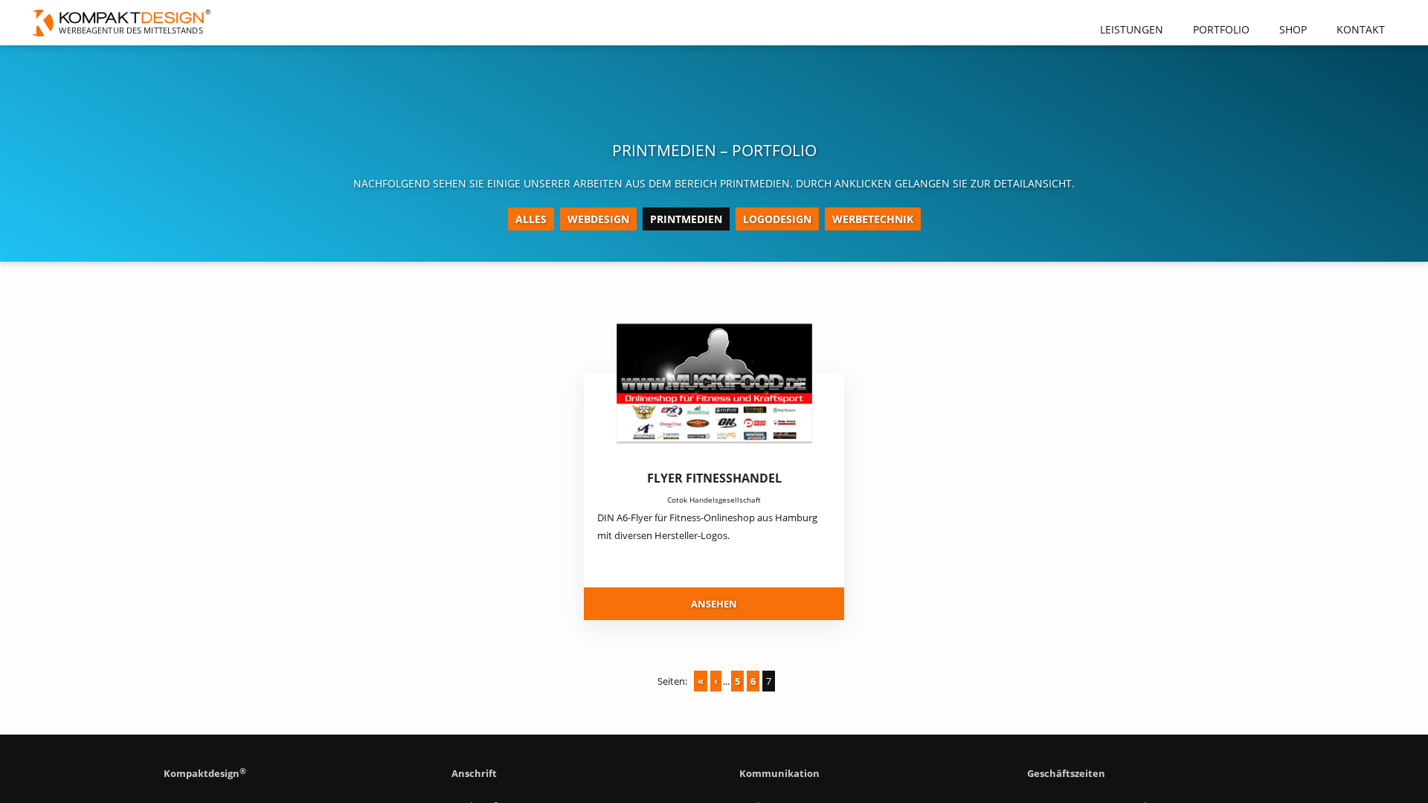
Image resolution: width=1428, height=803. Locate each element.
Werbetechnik (872, 219)
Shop (1293, 29)
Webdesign (598, 219)
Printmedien (686, 219)
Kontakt (1361, 29)
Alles (531, 219)
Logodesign (777, 219)
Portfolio (1221, 29)
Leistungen (1131, 29)
